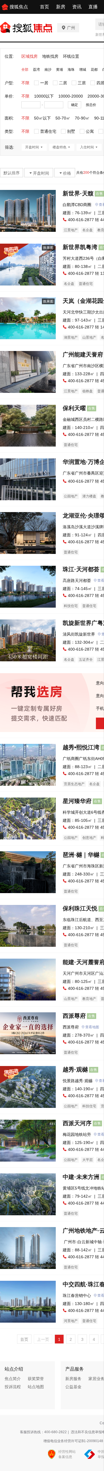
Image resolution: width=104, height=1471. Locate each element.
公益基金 (73, 1386)
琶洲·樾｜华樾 (81, 855)
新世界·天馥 (78, 193)
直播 (93, 6)
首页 (44, 6)
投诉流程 (13, 1386)
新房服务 (73, 1378)
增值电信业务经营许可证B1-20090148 (73, 1441)
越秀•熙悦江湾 (81, 747)
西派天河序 (77, 1123)
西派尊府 (74, 1016)
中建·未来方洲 (81, 1177)
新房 (60, 6)
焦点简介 (13, 1378)
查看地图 (92, 1027)
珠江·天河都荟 (81, 569)
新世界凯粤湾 (80, 247)
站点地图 (36, 1386)
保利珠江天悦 (80, 908)
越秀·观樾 (75, 1069)
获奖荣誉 (36, 1378)
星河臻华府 (77, 801)
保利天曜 (74, 408)
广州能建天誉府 (83, 354)
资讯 (76, 6)
